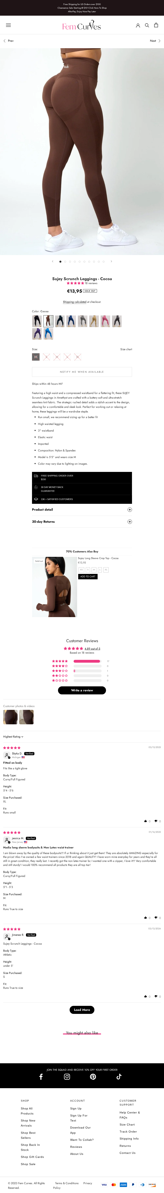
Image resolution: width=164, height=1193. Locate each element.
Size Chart (127, 1124)
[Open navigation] (8, 25)
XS (35, 357)
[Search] (147, 25)
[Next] (111, 261)
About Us (76, 1153)
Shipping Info (129, 1138)
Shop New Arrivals (28, 1123)
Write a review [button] (82, 690)
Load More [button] (82, 1009)
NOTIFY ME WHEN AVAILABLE (82, 372)
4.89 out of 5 (92, 649)
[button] (76, 283)
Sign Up (76, 1108)
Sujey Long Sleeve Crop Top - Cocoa (98, 558)
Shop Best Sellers (28, 1135)
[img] (11, 748)
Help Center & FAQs (130, 1115)
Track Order (128, 1131)
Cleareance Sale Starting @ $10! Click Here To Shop (82, 7)
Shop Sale (28, 1164)
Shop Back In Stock (30, 1147)
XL (77, 357)
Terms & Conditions (67, 1183)
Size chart (126, 349)
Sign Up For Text (79, 1118)
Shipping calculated (74, 302)
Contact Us (128, 1152)
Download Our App (80, 1130)
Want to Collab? (82, 1139)
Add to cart (87, 576)
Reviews (76, 1146)
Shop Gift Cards (32, 1156)
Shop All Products (27, 1111)
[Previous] (52, 261)
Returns (125, 1145)
